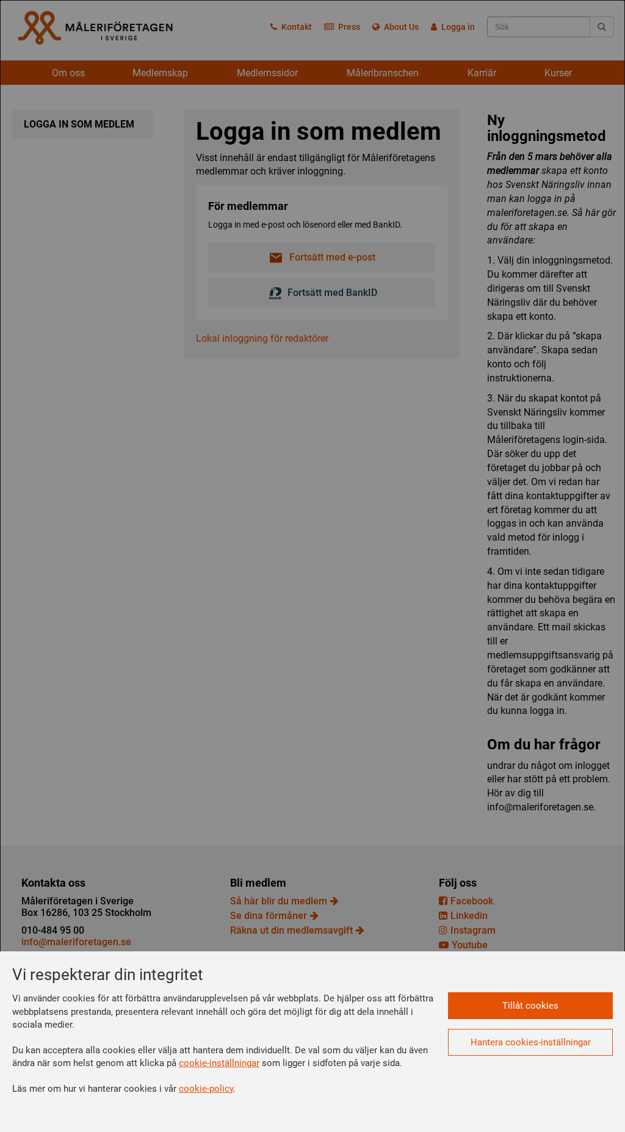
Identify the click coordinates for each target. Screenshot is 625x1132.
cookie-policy (206, 1088)
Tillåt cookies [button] (530, 1005)
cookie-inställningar (219, 1063)
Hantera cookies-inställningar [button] (531, 1042)
